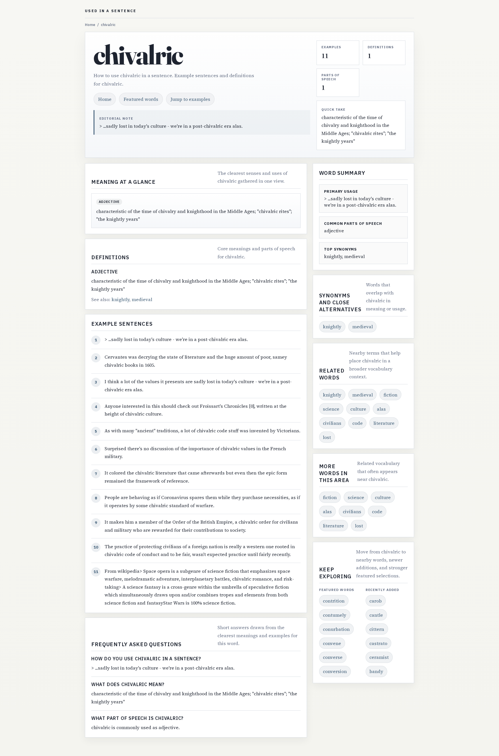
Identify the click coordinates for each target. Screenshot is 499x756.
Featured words (141, 99)
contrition (334, 601)
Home (90, 24)
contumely (334, 615)
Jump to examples (190, 99)
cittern (376, 629)
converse (332, 657)
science (331, 409)
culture (358, 409)
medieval (142, 299)
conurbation (336, 629)
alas (381, 409)
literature (383, 423)
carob (375, 601)
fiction (390, 395)
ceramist (379, 657)
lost (327, 437)
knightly (120, 299)
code (357, 423)
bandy (376, 671)
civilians (332, 423)
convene (332, 643)
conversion (335, 671)
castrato (378, 643)
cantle (376, 615)
